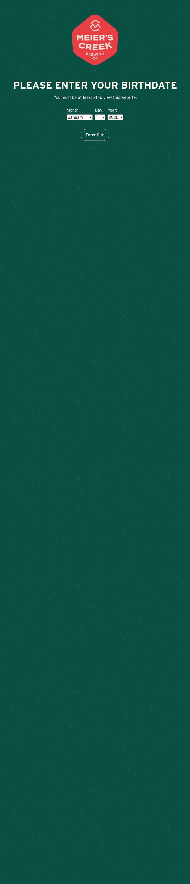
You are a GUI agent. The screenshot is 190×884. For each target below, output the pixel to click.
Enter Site (95, 134)
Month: (73, 110)
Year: (112, 110)
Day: (99, 110)
